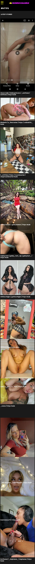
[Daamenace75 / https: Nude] (17, 487)
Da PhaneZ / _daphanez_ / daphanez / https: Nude (16, 560)
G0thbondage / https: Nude (9, 347)
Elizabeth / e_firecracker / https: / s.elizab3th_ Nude (16, 123)
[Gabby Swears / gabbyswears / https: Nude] (17, 201)
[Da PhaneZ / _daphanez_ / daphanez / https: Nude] (17, 526)
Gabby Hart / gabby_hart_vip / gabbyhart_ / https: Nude (16, 256)
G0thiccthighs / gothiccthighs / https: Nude (15, 297)
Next (19, 541)
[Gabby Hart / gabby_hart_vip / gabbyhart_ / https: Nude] (17, 236)
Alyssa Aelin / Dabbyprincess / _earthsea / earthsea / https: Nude (15, 94)
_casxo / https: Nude (7, 406)
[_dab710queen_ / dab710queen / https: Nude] (17, 449)
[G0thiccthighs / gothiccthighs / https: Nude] (17, 277)
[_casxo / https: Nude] (17, 391)
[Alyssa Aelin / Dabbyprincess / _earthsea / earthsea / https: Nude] (17, 54)
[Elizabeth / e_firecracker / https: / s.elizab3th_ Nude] (17, 109)
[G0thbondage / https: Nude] (17, 322)
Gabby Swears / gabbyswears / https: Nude (15, 225)
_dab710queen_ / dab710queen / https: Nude (16, 483)
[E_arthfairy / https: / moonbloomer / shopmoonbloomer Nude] (17, 150)
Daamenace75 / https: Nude (10, 520)
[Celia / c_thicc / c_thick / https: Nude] (17, 362)
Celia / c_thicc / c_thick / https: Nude (13, 387)
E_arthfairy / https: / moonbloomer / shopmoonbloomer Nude (13, 176)
